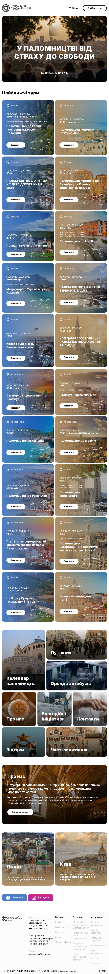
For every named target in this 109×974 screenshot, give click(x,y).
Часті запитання (54, 728)
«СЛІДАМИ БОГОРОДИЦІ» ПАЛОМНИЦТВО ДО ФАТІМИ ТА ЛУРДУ (78, 316)
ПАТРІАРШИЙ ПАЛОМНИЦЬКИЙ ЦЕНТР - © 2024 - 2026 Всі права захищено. (39, 971)
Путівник (50, 631)
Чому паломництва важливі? (79, 957)
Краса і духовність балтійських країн (20, 315)
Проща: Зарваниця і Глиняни (16, 212)
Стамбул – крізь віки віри (67, 370)
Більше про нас (20, 812)
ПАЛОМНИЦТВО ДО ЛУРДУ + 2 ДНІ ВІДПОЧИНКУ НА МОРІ (26, 159)
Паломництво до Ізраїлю (67, 417)
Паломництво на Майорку (15, 417)
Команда (59, 932)
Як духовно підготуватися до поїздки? (80, 946)
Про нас (6, 693)
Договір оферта (63, 942)
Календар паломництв (13, 631)
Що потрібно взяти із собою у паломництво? (81, 925)
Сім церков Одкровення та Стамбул (19, 370)
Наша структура (63, 927)
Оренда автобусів (55, 662)
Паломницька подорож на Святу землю (74, 101)
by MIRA (103, 971)
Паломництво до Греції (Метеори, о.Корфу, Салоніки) (23, 102)
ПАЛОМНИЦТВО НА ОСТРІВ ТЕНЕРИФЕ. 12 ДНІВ (78, 264)
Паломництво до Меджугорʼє (69, 465)
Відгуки (5, 728)
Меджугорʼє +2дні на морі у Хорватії (20, 264)
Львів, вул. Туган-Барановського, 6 (25, 879)
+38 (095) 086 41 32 (33, 877)
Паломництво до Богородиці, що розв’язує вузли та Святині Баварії (79, 519)
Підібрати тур (95, 8)
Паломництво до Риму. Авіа (15, 465)
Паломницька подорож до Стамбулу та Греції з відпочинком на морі (78, 159)
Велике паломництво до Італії (70, 573)
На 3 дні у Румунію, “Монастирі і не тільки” (23, 573)
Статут (58, 937)
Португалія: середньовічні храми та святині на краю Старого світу (27, 519)
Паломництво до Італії (66, 212)
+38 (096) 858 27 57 (15, 877)
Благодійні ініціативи (47, 693)
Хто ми (58, 922)
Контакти (77, 693)
